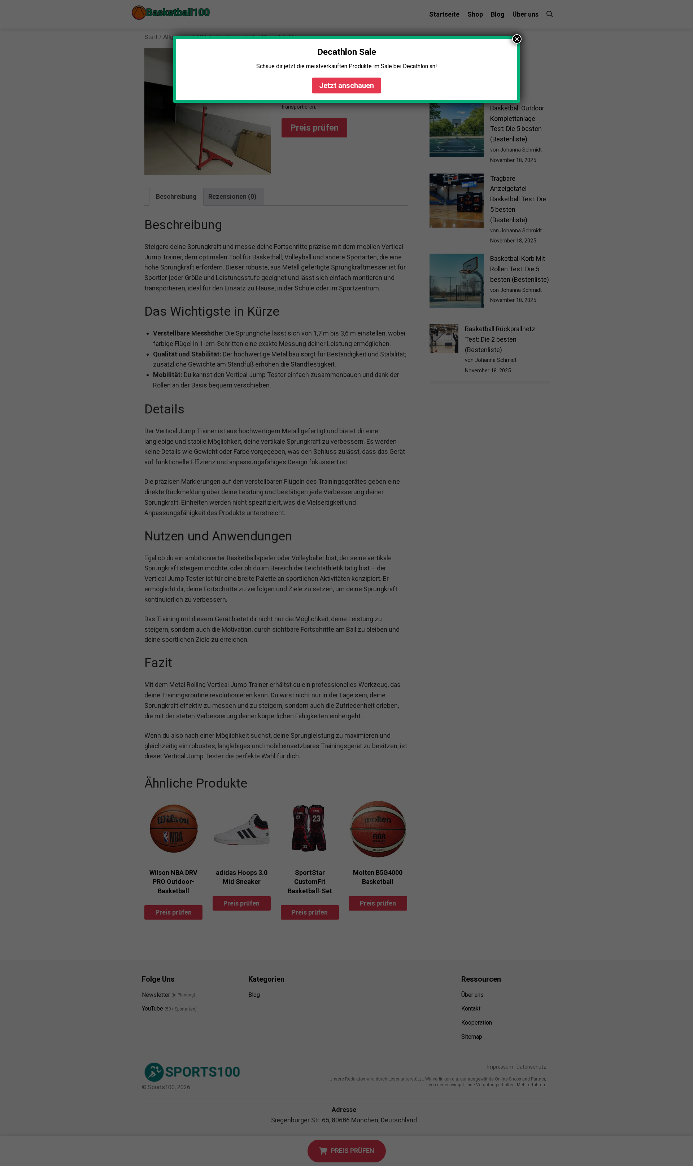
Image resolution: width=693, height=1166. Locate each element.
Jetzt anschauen (346, 85)
